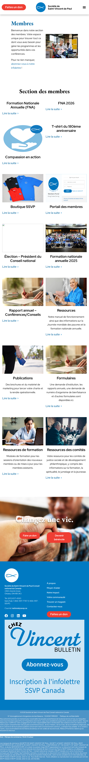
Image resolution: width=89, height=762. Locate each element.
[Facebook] (6, 615)
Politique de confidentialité (69, 716)
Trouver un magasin (56, 602)
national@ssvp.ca (19, 608)
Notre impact (53, 592)
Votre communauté (56, 597)
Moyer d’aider (53, 588)
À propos (51, 583)
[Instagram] (12, 615)
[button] (84, 7)
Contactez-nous (54, 606)
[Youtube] (24, 615)
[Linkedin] (18, 615)
